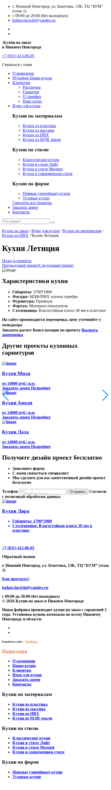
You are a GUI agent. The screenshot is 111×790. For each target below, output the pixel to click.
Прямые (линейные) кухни (46, 193)
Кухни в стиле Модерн (43, 169)
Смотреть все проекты (32, 203)
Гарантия (31, 92)
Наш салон (32, 101)
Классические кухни (41, 159)
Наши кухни (32, 78)
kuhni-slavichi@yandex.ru (34, 20)
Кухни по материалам (82, 231)
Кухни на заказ (15, 231)
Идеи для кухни (26, 106)
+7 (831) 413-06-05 (18, 56)
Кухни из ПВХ (36, 135)
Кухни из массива (38, 130)
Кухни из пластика (39, 125)
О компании (23, 73)
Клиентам (21, 82)
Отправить (78, 492)
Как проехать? (15, 579)
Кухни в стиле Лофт (40, 164)
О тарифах (32, 96)
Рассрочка (32, 87)
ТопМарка (31, 641)
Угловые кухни (36, 198)
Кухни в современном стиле (48, 173)
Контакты (21, 212)
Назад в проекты (16, 261)
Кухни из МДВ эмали (42, 139)
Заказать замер (25, 207)
